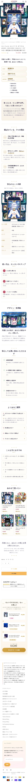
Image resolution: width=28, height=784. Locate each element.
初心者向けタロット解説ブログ (10, 704)
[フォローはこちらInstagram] (10, 770)
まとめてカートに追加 (14, 650)
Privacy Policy (6, 721)
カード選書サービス (7, 711)
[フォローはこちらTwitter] (7, 770)
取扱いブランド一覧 (7, 732)
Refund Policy (6, 719)
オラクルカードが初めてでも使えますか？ (13, 414)
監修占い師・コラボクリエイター (10, 734)
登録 (7, 764)
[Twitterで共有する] (8, 559)
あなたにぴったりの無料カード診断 (11, 714)
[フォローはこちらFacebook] (3, 770)
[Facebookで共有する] (6, 559)
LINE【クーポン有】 (7, 701)
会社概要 (5, 709)
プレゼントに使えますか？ (11, 438)
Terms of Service (6, 716)
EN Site (4, 726)
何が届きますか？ (9, 427)
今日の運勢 (5, 693)
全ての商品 (5, 691)
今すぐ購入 (14, 573)
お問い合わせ (6, 729)
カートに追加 (14, 568)
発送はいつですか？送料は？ (12, 433)
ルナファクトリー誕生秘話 (9, 706)
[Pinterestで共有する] (10, 559)
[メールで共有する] (12, 559)
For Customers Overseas (8, 724)
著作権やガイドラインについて (10, 699)
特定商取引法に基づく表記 (9, 696)
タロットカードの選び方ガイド (10, 737)
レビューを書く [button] (14, 586)
